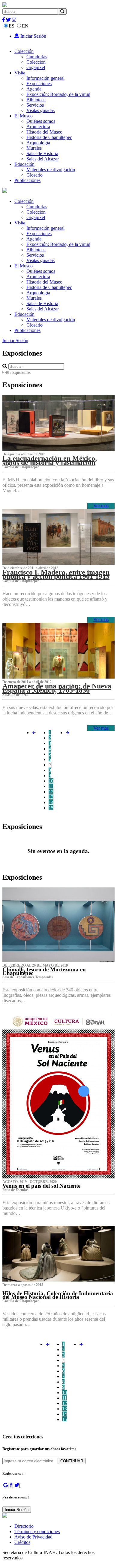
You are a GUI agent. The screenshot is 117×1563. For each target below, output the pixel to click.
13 (51, 797)
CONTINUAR (71, 1461)
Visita (19, 72)
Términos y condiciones (37, 1531)
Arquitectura (38, 126)
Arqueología (38, 142)
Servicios (35, 105)
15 (51, 807)
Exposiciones (39, 83)
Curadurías (36, 56)
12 (51, 791)
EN (25, 25)
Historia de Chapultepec (49, 137)
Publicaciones (27, 180)
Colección (24, 51)
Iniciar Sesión (32, 36)
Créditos (22, 1542)
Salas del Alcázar (42, 158)
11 (51, 786)
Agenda (33, 88)
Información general (45, 78)
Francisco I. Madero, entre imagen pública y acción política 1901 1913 (56, 574)
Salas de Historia (42, 153)
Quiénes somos (40, 121)
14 (51, 802)
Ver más (101, 505)
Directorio (24, 1526)
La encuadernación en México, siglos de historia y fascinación (49, 460)
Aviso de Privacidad (33, 1536)
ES (11, 25)
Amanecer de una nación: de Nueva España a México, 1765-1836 (56, 688)
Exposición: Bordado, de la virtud (58, 94)
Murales (34, 148)
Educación (24, 164)
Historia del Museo (44, 131)
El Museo (23, 115)
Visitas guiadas (40, 110)
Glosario (34, 174)
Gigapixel (35, 67)
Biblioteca (36, 99)
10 (51, 780)
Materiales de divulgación (50, 169)
